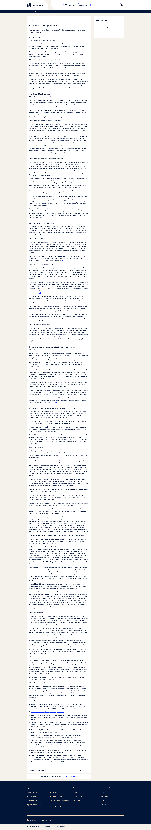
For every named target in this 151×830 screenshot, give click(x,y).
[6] (62, 261)
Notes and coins (32, 800)
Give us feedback (71, 776)
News (75, 792)
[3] (77, 164)
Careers (104, 805)
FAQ (102, 800)
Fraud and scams (61, 827)
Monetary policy (32, 792)
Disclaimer (47, 827)
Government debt (56, 796)
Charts (104, 28)
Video (75, 809)
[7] (40, 293)
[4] (66, 203)
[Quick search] (122, 5)
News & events (78, 788)
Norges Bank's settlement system (59, 801)
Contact (104, 792)
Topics (29, 788)
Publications (77, 796)
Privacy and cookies (33, 827)
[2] (57, 115)
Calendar (76, 800)
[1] (38, 66)
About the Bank (55, 807)
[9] (67, 469)
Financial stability (33, 796)
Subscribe (104, 796)
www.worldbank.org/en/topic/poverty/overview (47, 712)
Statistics (53, 792)
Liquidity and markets (34, 805)
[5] (45, 250)
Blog (74, 805)
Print (81, 770)
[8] (56, 402)
